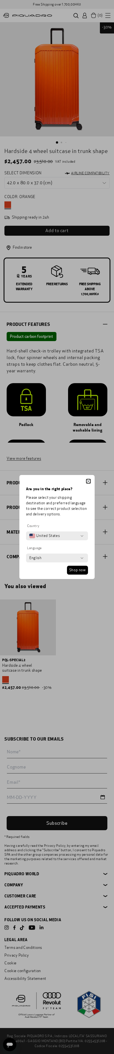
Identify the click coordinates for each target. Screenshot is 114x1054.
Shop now (77, 570)
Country (33, 526)
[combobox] (44, 536)
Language (34, 548)
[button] (88, 481)
